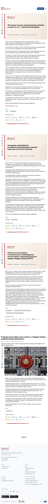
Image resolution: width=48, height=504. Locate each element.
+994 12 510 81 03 (5, 458)
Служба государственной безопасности (22, 310)
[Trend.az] (5, 8)
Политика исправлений (30, 473)
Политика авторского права (31, 482)
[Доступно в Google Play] (14, 496)
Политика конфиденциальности (31, 480)
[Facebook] (5, 491)
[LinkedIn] (16, 491)
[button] (2, 14)
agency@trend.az (5, 460)
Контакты (27, 470)
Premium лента (5, 468)
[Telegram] (13, 491)
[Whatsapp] (3, 491)
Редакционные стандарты (30, 471)
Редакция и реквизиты (29, 468)
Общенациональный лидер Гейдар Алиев (15, 313)
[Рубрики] (45, 8)
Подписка (4, 478)
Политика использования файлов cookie (33, 484)
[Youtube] (11, 491)
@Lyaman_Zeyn (14, 105)
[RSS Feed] (19, 491)
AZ (43, 501)
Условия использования (30, 478)
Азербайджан (13, 111)
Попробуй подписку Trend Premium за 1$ (17, 123)
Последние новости (6, 466)
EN (40, 501)
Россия (7, 219)
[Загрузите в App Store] (5, 496)
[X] (8, 491)
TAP (7, 111)
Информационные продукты (7, 480)
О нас (26, 466)
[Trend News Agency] (5, 448)
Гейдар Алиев (9, 410)
